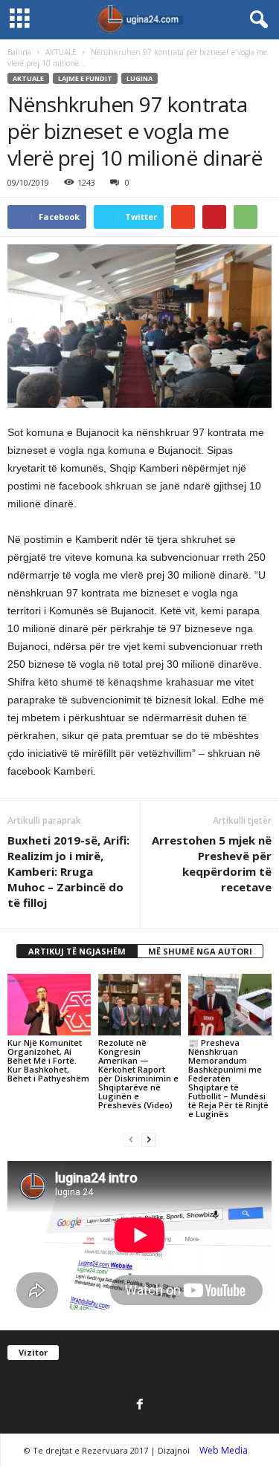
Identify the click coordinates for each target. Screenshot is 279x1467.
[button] (256, 20)
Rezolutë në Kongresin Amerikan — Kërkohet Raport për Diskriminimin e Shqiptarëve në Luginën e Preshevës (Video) (138, 1073)
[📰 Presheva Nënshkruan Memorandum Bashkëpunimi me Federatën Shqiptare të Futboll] (230, 1004)
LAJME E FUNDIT (85, 78)
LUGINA (139, 78)
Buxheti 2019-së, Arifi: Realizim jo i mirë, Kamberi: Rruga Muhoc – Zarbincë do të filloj (68, 871)
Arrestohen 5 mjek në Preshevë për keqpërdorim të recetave (212, 863)
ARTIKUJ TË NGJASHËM (77, 951)
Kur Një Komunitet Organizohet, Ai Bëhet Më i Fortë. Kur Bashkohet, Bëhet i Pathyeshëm (48, 1060)
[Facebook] (140, 1405)
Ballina (19, 52)
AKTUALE (61, 52)
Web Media (223, 1450)
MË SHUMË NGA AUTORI (200, 951)
